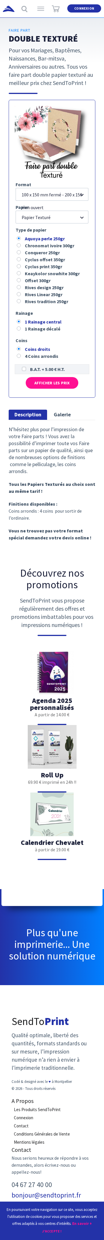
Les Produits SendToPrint (37, 1109)
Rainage (24, 313)
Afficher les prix (52, 382)
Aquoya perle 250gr (45, 238)
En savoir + (82, 1223)
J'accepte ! (52, 1231)
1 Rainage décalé (42, 329)
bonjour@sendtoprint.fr (46, 1195)
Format (23, 184)
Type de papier (31, 230)
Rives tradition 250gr (46, 301)
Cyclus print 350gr (43, 266)
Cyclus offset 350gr (45, 259)
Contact (21, 1126)
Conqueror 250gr (42, 252)
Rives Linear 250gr (43, 294)
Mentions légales (29, 1142)
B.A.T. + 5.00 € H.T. (47, 369)
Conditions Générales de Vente (42, 1134)
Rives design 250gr (44, 287)
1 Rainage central (43, 322)
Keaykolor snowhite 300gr (52, 273)
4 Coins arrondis (41, 356)
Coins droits (37, 349)
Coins (21, 340)
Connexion (84, 8)
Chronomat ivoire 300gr (49, 245)
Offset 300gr (38, 280)
